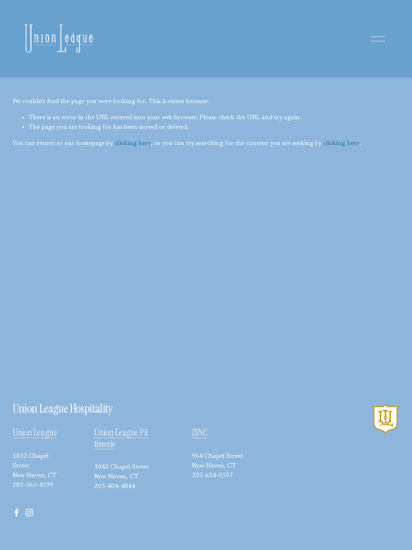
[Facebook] (16, 513)
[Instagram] (29, 513)
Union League (34, 432)
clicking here (133, 143)
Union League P (119, 432)
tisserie (104, 443)
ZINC (199, 432)
